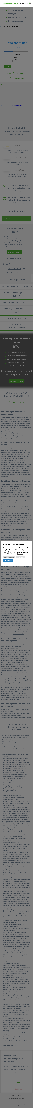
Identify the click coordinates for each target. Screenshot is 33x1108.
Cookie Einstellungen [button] (9, 557)
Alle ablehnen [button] (20, 557)
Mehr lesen (20, 554)
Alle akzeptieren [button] (8, 560)
